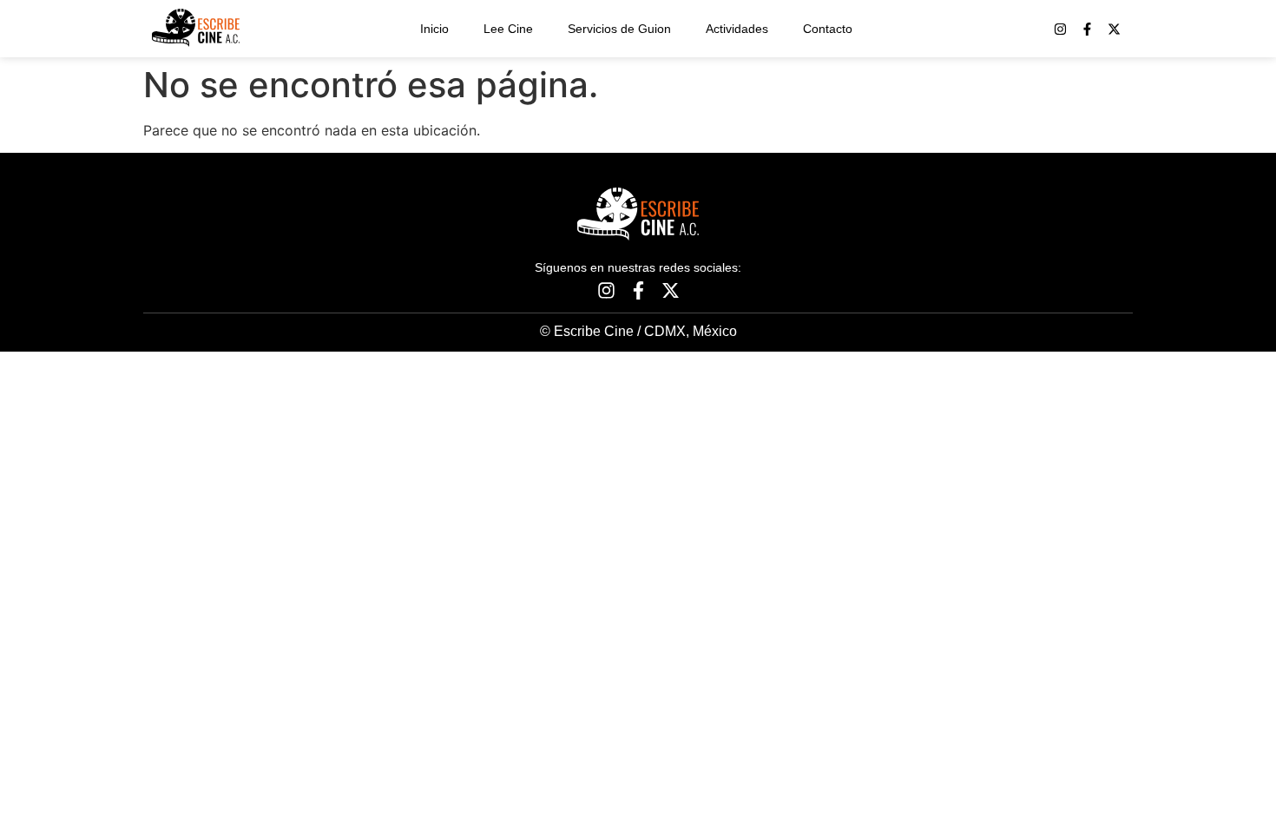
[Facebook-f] (1087, 29)
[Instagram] (1060, 29)
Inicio (434, 29)
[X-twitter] (1114, 29)
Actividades (737, 29)
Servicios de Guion (619, 29)
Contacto (827, 29)
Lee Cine (508, 29)
